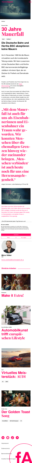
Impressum (5, 443)
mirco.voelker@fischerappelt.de (12, 259)
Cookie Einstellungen (8, 459)
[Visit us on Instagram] (7, 438)
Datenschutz (5, 448)
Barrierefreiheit (6, 453)
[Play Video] (16, 196)
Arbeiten (3, 21)
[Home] (7, 1)
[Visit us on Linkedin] (2, 438)
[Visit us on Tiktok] (12, 438)
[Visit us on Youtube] (17, 438)
